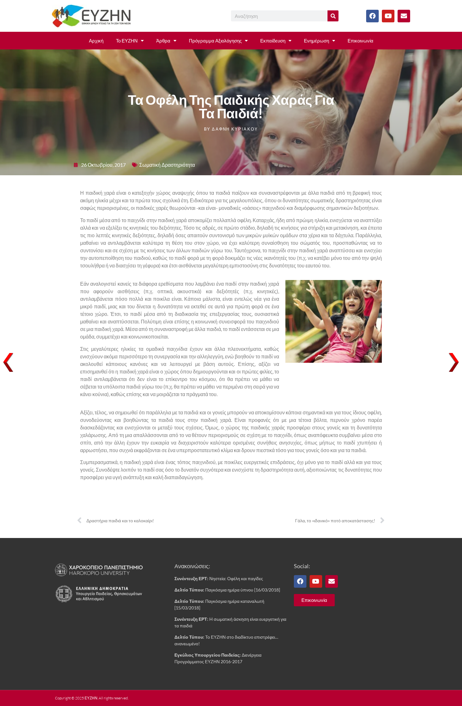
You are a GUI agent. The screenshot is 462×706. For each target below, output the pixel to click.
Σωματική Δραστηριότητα (167, 165)
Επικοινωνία (360, 40)
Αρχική (96, 40)
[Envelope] (404, 16)
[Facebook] (372, 16)
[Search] (332, 15)
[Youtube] (388, 16)
